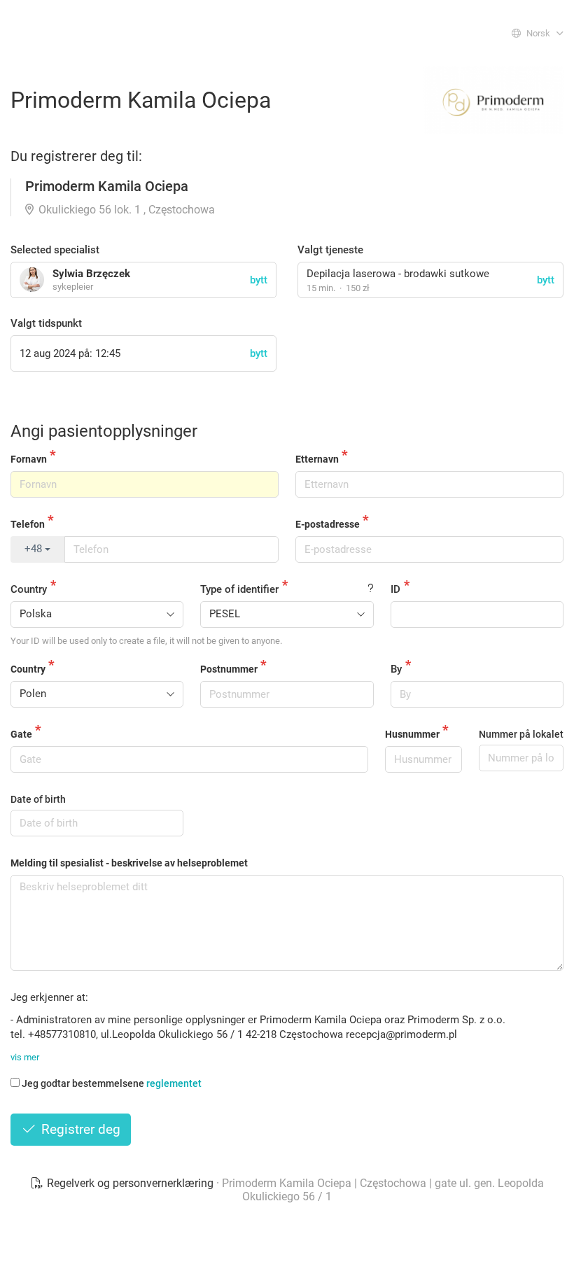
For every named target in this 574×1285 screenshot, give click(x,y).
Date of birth (38, 799)
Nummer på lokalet (521, 734)
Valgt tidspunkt (46, 323)
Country (28, 589)
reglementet (174, 1083)
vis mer (24, 1057)
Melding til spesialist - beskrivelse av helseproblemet (129, 863)
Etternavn (317, 459)
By (396, 669)
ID (395, 589)
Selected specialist (54, 250)
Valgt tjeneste (330, 250)
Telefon (27, 524)
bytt (545, 280)
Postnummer (229, 669)
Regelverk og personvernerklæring (130, 1183)
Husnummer (412, 734)
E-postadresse (327, 524)
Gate (21, 734)
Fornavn (28, 459)
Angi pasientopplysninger (103, 431)
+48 (34, 548)
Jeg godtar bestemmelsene (112, 1083)
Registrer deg (79, 1129)
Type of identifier (239, 589)
